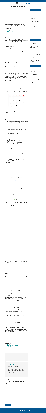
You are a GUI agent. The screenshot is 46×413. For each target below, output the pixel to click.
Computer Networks (34, 74)
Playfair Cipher (9, 32)
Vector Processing (33, 18)
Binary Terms (21, 410)
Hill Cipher (8, 33)
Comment (6, 383)
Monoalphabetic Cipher (10, 31)
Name (6, 391)
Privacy (29, 410)
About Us (27, 410)
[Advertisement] (16, 18)
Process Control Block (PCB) (35, 23)
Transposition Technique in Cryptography (13, 345)
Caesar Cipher (9, 30)
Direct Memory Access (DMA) (35, 21)
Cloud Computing (33, 69)
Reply (8, 374)
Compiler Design (33, 71)
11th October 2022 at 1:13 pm (12, 364)
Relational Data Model (34, 26)
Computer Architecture (34, 72)
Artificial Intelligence (34, 68)
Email (6, 395)
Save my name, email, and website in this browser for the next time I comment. (17, 402)
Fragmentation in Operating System (36, 54)
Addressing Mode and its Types (35, 15)
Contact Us (24, 410)
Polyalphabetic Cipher (10, 34)
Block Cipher (8, 344)
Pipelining (32, 16)
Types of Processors (34, 42)
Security (32, 82)
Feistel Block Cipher (9, 346)
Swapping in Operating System (35, 24)
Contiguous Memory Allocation (35, 13)
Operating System (33, 80)
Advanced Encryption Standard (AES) (12, 347)
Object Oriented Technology (35, 79)
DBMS (32, 77)
